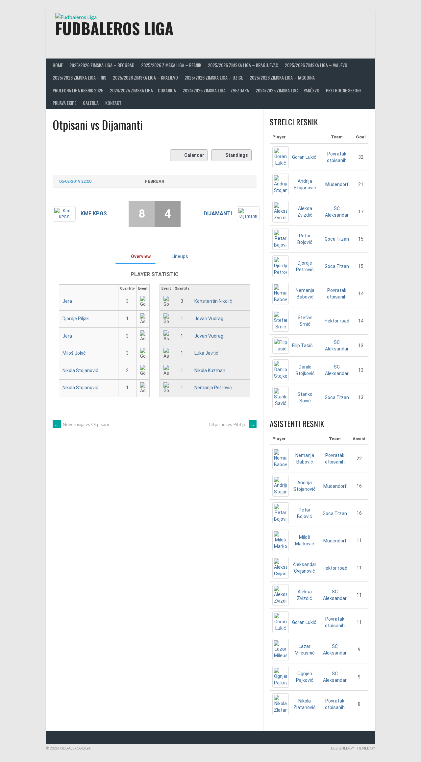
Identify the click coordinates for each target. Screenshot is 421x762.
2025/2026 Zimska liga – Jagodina (282, 77)
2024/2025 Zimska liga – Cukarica (143, 90)
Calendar (194, 155)
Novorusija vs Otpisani (81, 424)
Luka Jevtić (206, 353)
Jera (67, 301)
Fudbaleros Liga (114, 28)
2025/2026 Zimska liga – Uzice (214, 77)
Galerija (91, 102)
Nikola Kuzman (209, 370)
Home (58, 64)
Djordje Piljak (75, 318)
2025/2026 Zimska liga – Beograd (102, 64)
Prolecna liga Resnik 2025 (78, 90)
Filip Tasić (302, 345)
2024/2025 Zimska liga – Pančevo (287, 90)
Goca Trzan (337, 239)
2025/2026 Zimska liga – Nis (79, 77)
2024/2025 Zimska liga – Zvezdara (216, 90)
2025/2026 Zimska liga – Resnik (171, 64)
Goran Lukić (304, 157)
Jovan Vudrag (208, 318)
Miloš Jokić (74, 353)
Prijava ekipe (64, 102)
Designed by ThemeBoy (353, 748)
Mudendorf (337, 184)
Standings (236, 155)
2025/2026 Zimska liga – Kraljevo (145, 77)
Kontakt (113, 102)
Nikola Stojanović (80, 370)
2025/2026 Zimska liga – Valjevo (316, 64)
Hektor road (337, 320)
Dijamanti (218, 213)
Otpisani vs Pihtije (232, 424)
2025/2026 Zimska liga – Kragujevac (243, 64)
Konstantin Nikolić (213, 301)
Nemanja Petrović (213, 387)
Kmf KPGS (94, 213)
